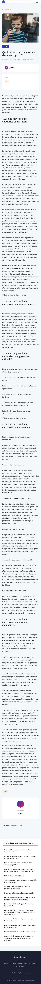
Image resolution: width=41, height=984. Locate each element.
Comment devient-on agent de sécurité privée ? (20, 932)
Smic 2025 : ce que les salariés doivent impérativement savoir (17, 887)
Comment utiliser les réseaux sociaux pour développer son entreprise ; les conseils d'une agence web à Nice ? (19, 912)
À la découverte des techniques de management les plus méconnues (20, 920)
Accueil (4, 9)
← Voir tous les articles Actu (12, 825)
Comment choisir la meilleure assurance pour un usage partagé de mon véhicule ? (19, 898)
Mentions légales (17, 973)
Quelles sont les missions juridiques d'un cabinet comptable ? (18, 864)
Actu (9, 9)
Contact (26, 973)
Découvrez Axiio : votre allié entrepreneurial (19, 893)
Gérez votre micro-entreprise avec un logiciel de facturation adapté (20, 881)
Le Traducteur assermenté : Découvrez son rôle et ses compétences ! (20, 857)
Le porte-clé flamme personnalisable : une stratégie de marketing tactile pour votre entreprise (18, 938)
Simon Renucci (20, 957)
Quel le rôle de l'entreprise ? (13, 876)
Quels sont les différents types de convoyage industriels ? (19, 905)
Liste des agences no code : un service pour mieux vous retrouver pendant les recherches (19, 870)
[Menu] (37, 1)
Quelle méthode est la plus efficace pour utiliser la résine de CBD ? (20, 926)
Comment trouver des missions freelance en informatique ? (19, 851)
